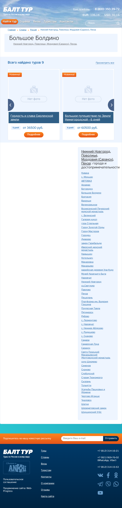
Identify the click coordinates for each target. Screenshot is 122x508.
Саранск (85, 348)
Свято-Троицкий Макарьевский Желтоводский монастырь (95, 355)
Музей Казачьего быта (93, 274)
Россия (33, 30)
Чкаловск (86, 400)
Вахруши (86, 201)
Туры (43, 451)
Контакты (66, 21)
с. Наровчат (87, 324)
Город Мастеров (90, 231)
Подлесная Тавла (90, 308)
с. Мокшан (87, 177)
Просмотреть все (105, 63)
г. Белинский (88, 216)
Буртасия (86, 197)
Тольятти (86, 385)
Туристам (50, 21)
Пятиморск (87, 312)
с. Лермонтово (89, 320)
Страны (25, 21)
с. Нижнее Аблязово (92, 328)
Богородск (87, 189)
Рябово (85, 316)
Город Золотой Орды (92, 227)
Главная (12, 30)
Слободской (87, 374)
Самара (85, 340)
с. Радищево (88, 332)
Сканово (85, 370)
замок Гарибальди (91, 243)
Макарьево (87, 266)
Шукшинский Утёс (91, 412)
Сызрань (86, 382)
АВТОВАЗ (86, 181)
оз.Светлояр (88, 286)
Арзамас (85, 185)
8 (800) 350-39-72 (107, 9)
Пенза (84, 294)
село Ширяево (89, 362)
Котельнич (87, 258)
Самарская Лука (90, 344)
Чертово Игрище (90, 396)
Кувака (85, 173)
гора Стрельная (89, 223)
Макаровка (87, 262)
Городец (86, 235)
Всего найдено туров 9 (26, 62)
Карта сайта (47, 496)
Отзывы (45, 490)
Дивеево (86, 239)
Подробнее (33, 135)
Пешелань (87, 298)
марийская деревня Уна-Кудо (97, 270)
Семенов (86, 366)
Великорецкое (89, 205)
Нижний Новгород (91, 282)
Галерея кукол (89, 219)
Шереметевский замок (93, 408)
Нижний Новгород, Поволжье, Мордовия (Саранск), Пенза (45, 44)
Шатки (85, 404)
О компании (47, 483)
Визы (37, 21)
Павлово (86, 290)
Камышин (86, 254)
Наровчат (86, 278)
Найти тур (10, 21)
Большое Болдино (91, 193)
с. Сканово (87, 336)
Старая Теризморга (91, 378)
